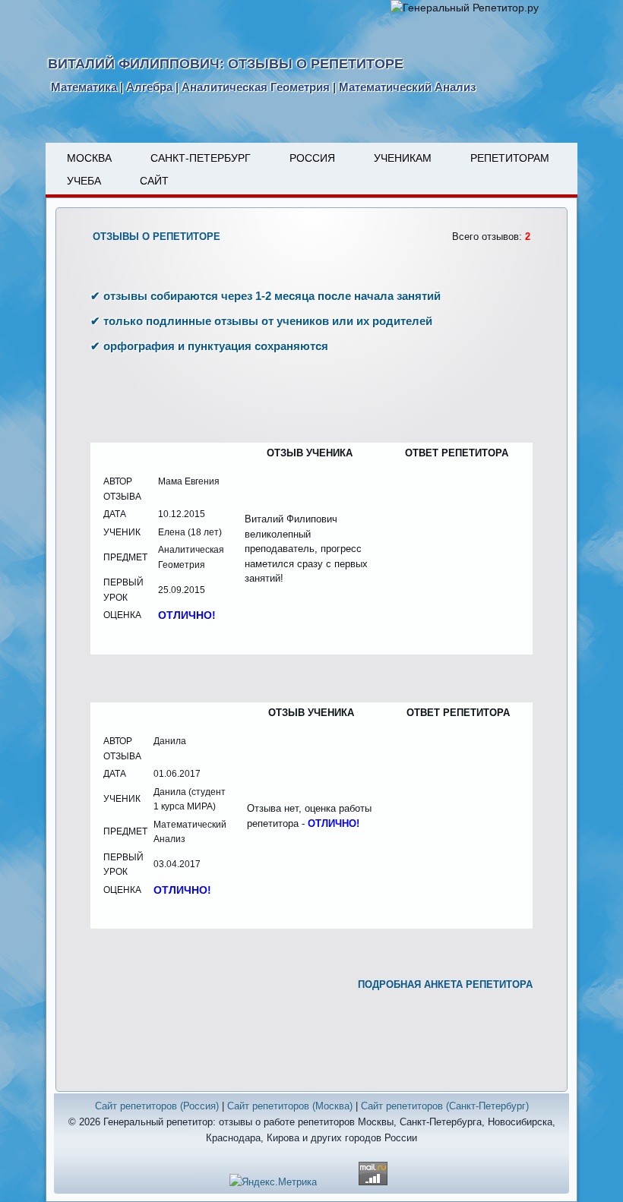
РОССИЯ (312, 158)
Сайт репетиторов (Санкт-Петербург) (445, 1106)
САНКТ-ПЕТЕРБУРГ (200, 158)
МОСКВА (89, 158)
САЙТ (154, 181)
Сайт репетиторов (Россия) (157, 1106)
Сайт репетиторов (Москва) (290, 1106)
